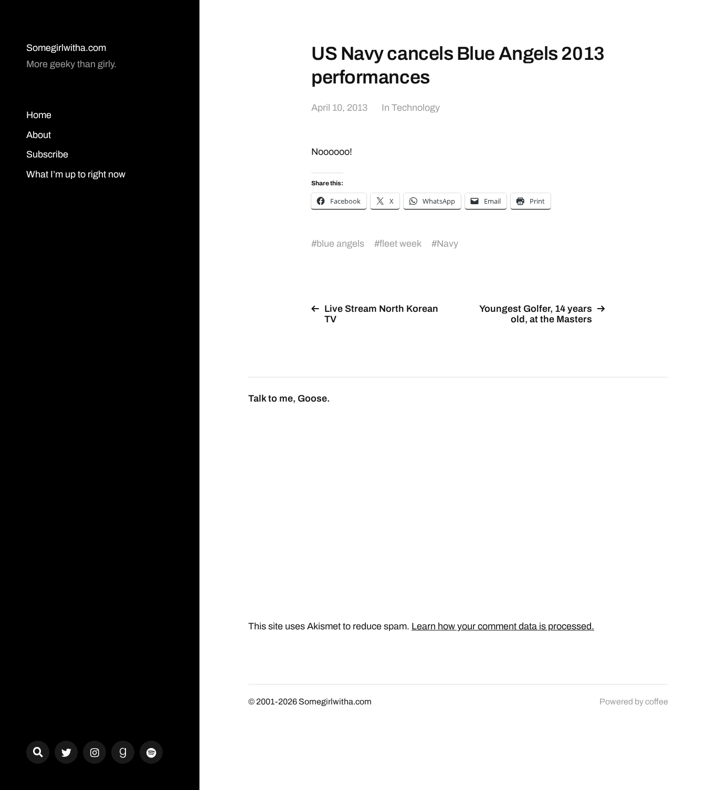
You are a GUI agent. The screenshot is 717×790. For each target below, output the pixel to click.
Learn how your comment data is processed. (503, 626)
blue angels (340, 243)
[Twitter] (66, 752)
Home (38, 115)
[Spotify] (151, 752)
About (38, 135)
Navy (447, 243)
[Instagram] (94, 752)
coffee (656, 701)
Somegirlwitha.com (66, 48)
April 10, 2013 (339, 107)
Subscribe (47, 154)
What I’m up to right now (75, 174)
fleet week (400, 243)
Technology (416, 107)
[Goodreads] (122, 752)
